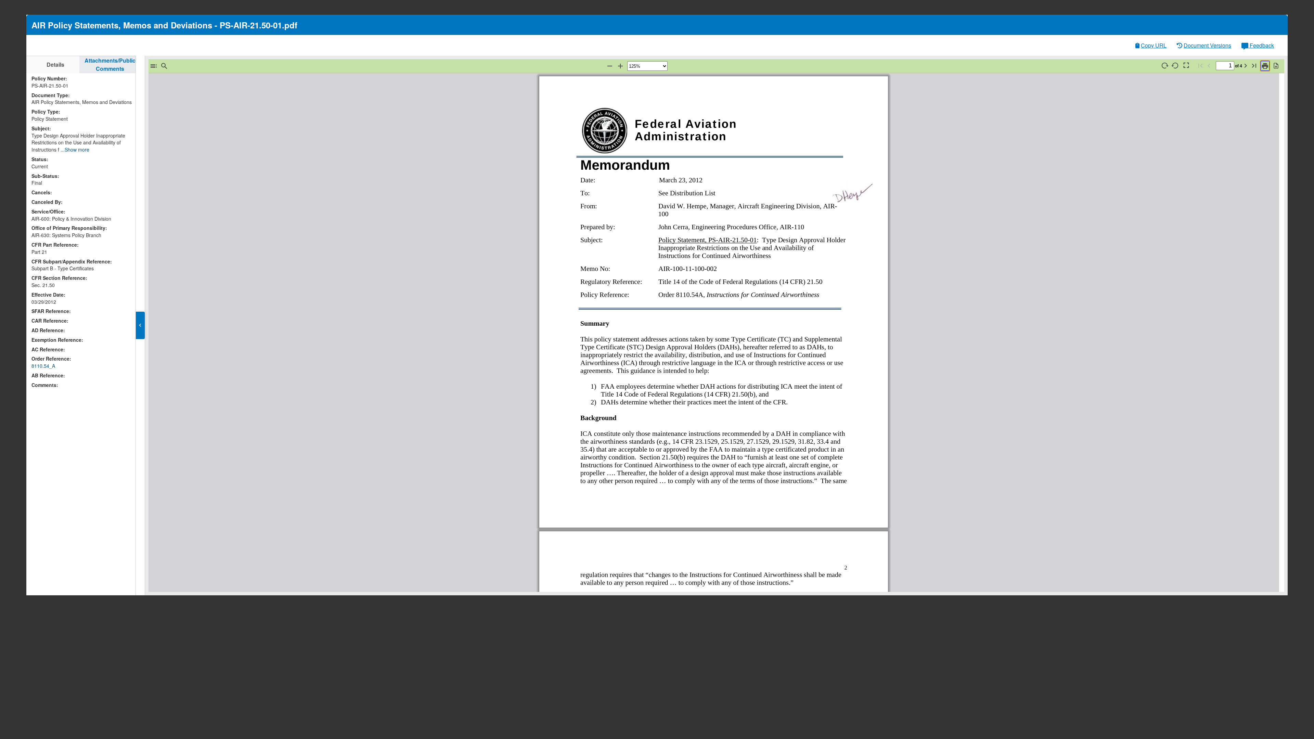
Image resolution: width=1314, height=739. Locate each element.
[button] (140, 325)
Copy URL (1154, 45)
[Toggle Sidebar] (154, 65)
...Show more (75, 149)
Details (55, 64)
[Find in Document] (164, 65)
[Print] (1265, 66)
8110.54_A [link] (43, 365)
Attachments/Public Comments (110, 64)
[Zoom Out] (610, 65)
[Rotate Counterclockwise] (1175, 65)
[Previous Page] (1209, 65)
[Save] (1276, 65)
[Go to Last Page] (1254, 65)
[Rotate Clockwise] (1164, 65)
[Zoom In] (620, 65)
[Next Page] (1245, 65)
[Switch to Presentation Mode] (1186, 65)
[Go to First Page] (1200, 65)
